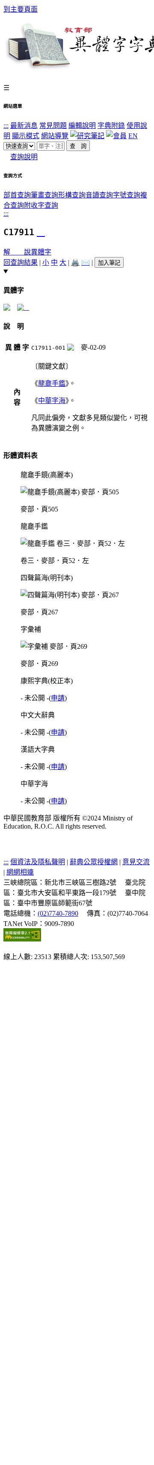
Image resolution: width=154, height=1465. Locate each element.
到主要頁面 (20, 9)
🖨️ (75, 262)
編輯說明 (82, 125)
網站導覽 (54, 135)
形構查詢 (72, 195)
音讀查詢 (99, 195)
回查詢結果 (20, 262)
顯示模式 (25, 135)
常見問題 (53, 125)
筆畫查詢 (44, 195)
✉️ (85, 262)
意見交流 (136, 862)
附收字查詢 (41, 205)
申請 (58, 698)
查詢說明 (24, 156)
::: (6, 125)
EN (133, 135)
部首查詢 (17, 195)
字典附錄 (111, 125)
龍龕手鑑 (51, 383)
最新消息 (24, 125)
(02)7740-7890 (58, 913)
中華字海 (51, 400)
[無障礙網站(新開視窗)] (22, 939)
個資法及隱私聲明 (37, 862)
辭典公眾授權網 (94, 862)
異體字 (41, 252)
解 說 (17, 252)
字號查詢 (126, 195)
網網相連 (20, 872)
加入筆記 (109, 263)
